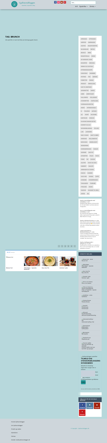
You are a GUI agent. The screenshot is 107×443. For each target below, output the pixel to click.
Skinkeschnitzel (89, 220)
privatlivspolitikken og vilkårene (89, 379)
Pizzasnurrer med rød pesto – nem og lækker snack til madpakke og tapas (34, 154)
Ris (87, 159)
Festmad (83, 76)
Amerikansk (91, 42)
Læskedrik (89, 131)
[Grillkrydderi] (87, 327)
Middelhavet (93, 142)
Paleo (91, 156)
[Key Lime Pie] (50, 261)
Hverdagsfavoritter (87, 104)
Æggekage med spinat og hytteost (36, 179)
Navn (96, 372)
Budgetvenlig (85, 56)
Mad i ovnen (84, 135)
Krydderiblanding (86, 128)
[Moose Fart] (14, 261)
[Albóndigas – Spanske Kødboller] (32, 261)
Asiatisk (83, 46)
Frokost (83, 83)
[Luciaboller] (11, 216)
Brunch (83, 52)
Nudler (95, 149)
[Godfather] (87, 295)
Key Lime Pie (45, 268)
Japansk (94, 111)
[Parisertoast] (29, 57)
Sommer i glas (64, 268)
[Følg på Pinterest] (65, 2)
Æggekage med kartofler (62, 179)
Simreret (83, 166)
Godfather (84, 296)
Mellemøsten (93, 138)
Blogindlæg (84, 49)
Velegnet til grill (93, 190)
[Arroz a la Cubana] (87, 281)
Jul (82, 114)
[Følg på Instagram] (58, 2)
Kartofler (84, 118)
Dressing (92, 63)
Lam (82, 131)
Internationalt (91, 107)
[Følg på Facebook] (55, 2)
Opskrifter (82, 6)
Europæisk (84, 73)
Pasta (97, 156)
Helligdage (93, 97)
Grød (82, 94)
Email (96, 375)
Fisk (89, 76)
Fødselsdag (91, 83)
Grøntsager (90, 94)
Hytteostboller (59, 200)
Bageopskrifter (92, 46)
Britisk (93, 49)
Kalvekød (94, 114)
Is (81, 111)
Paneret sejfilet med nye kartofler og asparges (88, 347)
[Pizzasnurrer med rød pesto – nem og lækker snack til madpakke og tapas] (34, 134)
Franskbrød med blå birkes (29, 222)
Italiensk (87, 111)
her (99, 389)
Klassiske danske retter (88, 121)
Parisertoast (12, 74)
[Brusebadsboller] (63, 215)
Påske (82, 159)
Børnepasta (85, 334)
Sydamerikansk (93, 180)
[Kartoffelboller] (44, 193)
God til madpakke (86, 87)
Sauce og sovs (92, 162)
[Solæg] (9, 195)
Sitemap (13, 436)
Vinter (83, 193)
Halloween (84, 97)
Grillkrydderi (85, 328)
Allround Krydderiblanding (89, 315)
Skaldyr (91, 166)
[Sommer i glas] (68, 261)
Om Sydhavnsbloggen (17, 425)
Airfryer (83, 42)
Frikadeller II (28, 239)
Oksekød (83, 152)
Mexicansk (84, 142)
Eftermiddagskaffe (86, 70)
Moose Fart (9, 268)
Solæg (9, 200)
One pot (90, 152)
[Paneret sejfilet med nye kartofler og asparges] (87, 346)
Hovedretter (85, 101)
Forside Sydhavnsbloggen (18, 422)
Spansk (91, 176)
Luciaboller (11, 222)
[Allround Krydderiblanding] (87, 314)
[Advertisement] (53, 21)
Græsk (93, 90)
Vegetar (83, 190)
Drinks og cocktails (87, 66)
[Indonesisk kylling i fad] (87, 320)
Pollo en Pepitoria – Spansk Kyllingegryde (89, 290)
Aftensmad (92, 39)
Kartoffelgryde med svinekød (87, 201)
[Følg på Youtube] (61, 2)
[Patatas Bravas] (86, 300)
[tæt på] (79, 393)
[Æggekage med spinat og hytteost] (37, 168)
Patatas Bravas (86, 302)
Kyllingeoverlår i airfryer (86, 242)
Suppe (97, 176)
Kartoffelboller (44, 200)
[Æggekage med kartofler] (62, 170)
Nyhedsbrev (14, 432)
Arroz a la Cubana (86, 283)
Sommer (89, 173)
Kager (87, 114)
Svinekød (83, 180)
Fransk (91, 80)
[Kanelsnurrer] (48, 215)
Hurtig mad (94, 101)
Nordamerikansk (86, 149)
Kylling (96, 128)
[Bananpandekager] (13, 172)
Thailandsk (84, 183)
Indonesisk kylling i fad (88, 322)
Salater (83, 162)
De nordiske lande (86, 59)
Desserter (84, 63)
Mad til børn (94, 135)
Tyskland (84, 187)
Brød (89, 52)
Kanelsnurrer (48, 222)
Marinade (84, 138)
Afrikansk (84, 39)
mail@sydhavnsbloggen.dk (23, 440)
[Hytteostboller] (59, 193)
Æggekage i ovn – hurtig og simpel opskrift (23, 112)
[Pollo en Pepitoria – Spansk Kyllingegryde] (87, 288)
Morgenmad (84, 145)
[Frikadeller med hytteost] (25, 191)
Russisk (93, 159)
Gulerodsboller (13, 239)
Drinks (92, 6)
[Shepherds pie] (86, 337)
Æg (88, 193)
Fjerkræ (95, 76)
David (81, 200)
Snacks (83, 173)
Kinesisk (91, 118)
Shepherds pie (85, 339)
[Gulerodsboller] (13, 232)
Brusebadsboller (63, 222)
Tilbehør (92, 183)
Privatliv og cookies (16, 429)
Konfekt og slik (85, 125)
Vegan (91, 187)
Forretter (84, 80)
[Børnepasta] (85, 332)
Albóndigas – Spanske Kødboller (30, 268)
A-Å (76, 6)
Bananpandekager (14, 179)
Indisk (83, 107)
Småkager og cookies (87, 169)
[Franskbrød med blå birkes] (29, 212)
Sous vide (84, 176)
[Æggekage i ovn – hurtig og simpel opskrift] (29, 94)
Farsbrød (92, 73)
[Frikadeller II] (27, 232)
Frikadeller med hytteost (24, 200)
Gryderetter (84, 90)
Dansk (93, 56)
